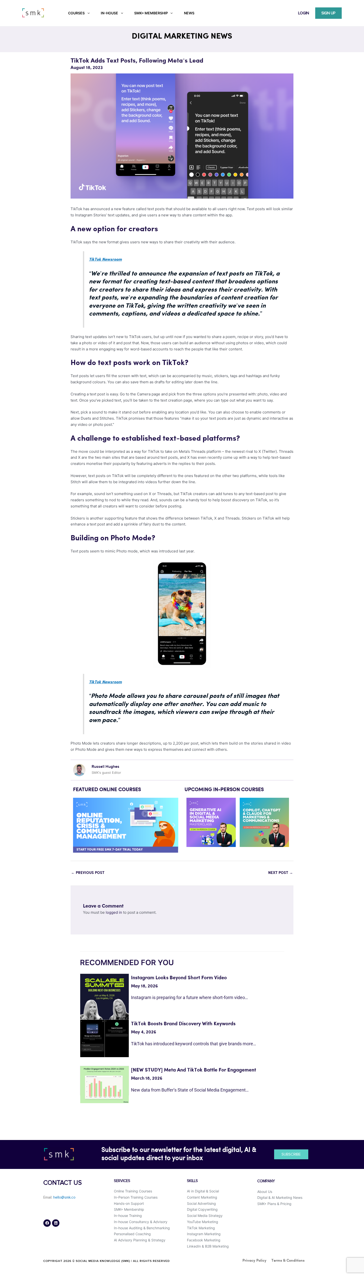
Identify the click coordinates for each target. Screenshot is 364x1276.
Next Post (280, 873)
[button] (79, 825)
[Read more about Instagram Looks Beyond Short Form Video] (104, 1003)
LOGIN (303, 13)
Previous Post (87, 873)
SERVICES (122, 1181)
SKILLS (192, 1181)
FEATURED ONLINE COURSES (107, 789)
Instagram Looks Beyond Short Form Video (179, 977)
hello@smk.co (64, 1197)
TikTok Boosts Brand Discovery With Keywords (183, 1023)
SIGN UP (328, 13)
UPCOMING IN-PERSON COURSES (224, 789)
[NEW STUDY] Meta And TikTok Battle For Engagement (193, 1070)
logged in (114, 912)
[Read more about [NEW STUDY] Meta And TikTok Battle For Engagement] (104, 1084)
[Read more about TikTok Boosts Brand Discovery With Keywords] (104, 1038)
